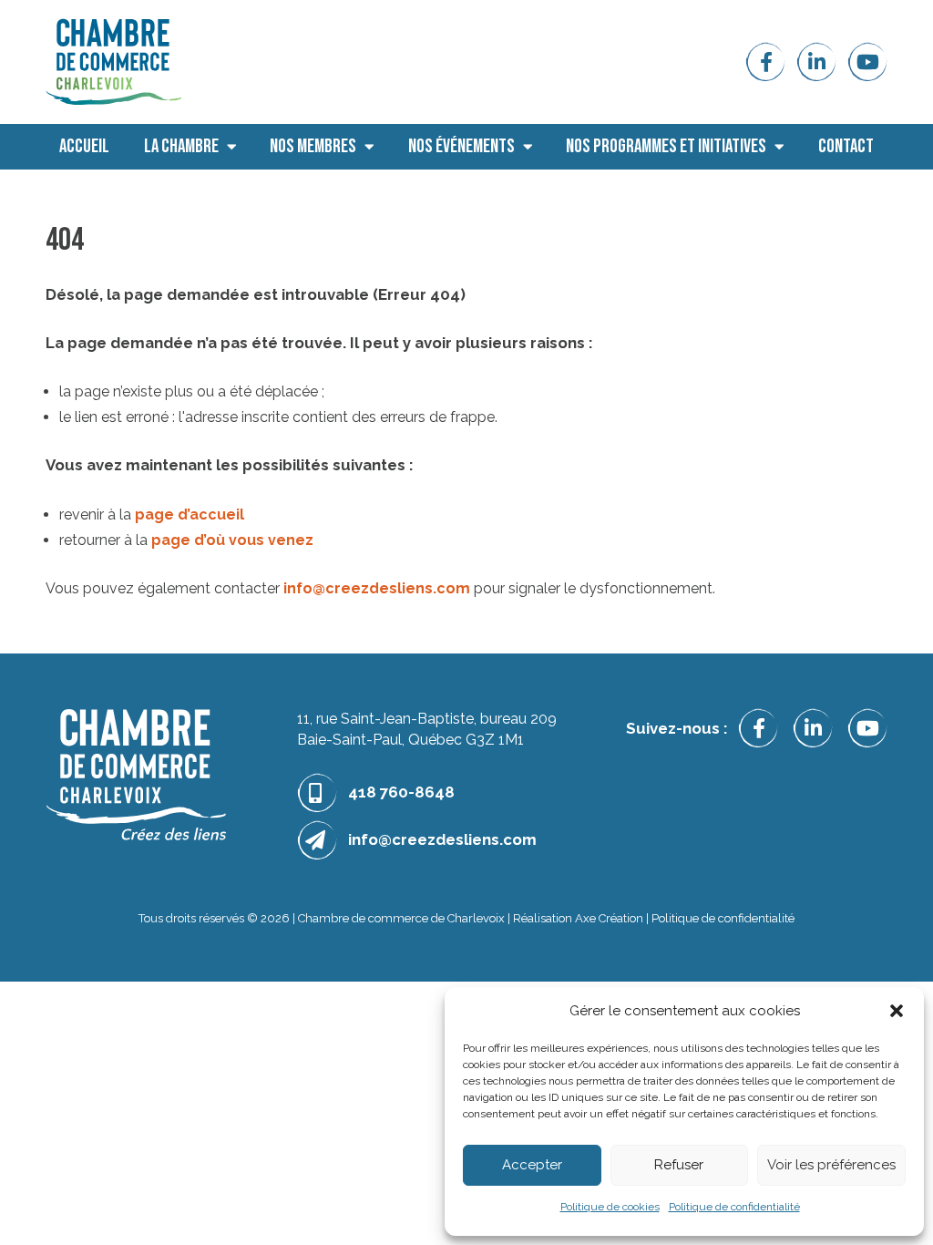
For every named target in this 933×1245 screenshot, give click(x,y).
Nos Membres (313, 146)
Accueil (84, 146)
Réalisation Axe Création (578, 918)
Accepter (532, 1165)
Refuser (678, 1165)
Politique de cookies (610, 1206)
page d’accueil (189, 514)
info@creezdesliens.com (376, 588)
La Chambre (181, 146)
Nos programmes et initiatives (666, 146)
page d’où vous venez (232, 540)
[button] (896, 1011)
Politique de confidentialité (734, 1206)
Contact (846, 146)
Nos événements (461, 146)
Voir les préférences (831, 1165)
